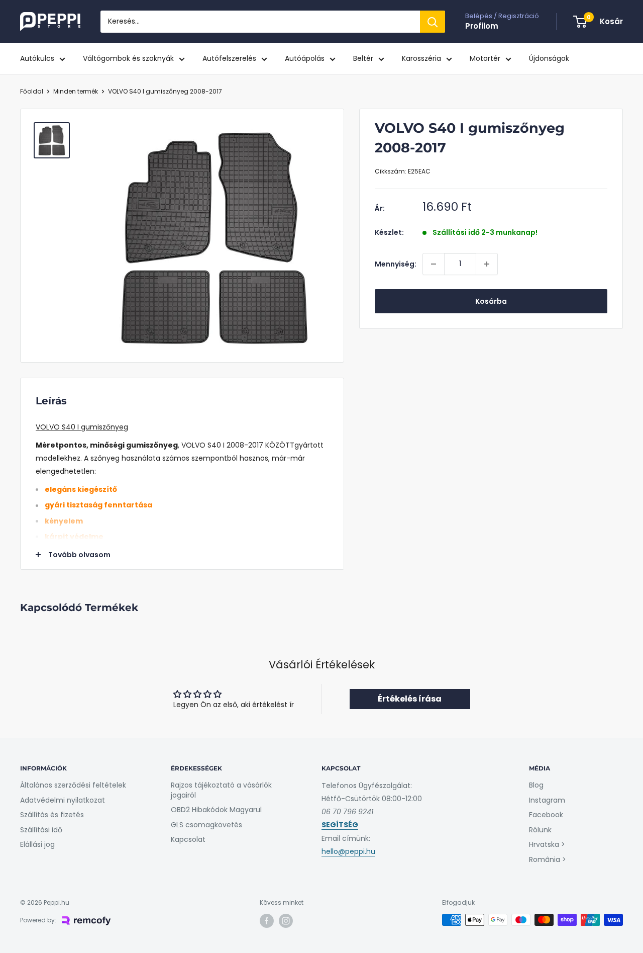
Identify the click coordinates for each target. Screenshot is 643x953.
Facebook (546, 815)
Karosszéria (421, 58)
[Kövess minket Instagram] (286, 921)
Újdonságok (549, 58)
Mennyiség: (395, 264)
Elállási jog (37, 844)
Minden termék (75, 91)
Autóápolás (305, 58)
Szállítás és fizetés (52, 815)
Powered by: (38, 920)
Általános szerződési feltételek (73, 785)
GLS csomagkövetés (206, 825)
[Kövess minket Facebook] (267, 921)
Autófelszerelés (229, 58)
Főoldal (31, 91)
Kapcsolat (188, 839)
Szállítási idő (41, 830)
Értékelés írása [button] (410, 699)
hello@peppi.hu (348, 851)
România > (547, 859)
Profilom (481, 26)
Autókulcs (37, 58)
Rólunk (540, 830)
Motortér (485, 58)
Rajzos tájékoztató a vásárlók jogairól (221, 790)
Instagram (547, 800)
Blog (536, 785)
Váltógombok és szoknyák (128, 58)
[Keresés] (432, 22)
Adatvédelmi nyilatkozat (62, 800)
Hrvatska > (547, 844)
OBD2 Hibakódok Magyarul (216, 810)
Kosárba (491, 301)
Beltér (363, 58)
